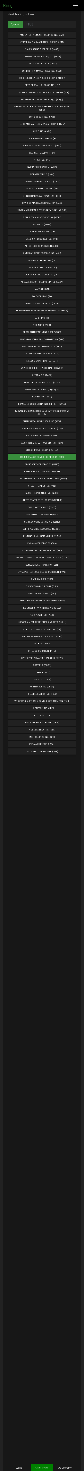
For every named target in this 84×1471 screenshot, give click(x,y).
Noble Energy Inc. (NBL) (42, 729)
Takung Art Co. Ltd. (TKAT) (42, 63)
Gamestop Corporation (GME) (42, 514)
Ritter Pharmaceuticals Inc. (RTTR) (42, 196)
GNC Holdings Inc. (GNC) (42, 737)
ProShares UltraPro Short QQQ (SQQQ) (42, 99)
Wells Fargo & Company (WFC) (42, 435)
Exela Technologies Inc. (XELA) (42, 722)
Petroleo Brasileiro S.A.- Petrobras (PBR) (42, 600)
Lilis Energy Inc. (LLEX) (42, 708)
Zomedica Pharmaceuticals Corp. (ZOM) (42, 42)
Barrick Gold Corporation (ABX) (42, 471)
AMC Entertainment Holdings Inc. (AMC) (42, 35)
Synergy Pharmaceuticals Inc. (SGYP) (42, 658)
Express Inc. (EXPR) (42, 396)
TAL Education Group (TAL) (42, 267)
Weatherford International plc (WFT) (42, 368)
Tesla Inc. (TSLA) (42, 679)
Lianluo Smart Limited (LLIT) (42, 361)
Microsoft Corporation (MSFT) (42, 464)
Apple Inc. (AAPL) (42, 131)
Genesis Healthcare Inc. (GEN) (42, 565)
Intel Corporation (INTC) (42, 651)
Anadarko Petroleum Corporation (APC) (42, 339)
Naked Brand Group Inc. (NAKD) (42, 49)
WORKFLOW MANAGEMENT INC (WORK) (42, 217)
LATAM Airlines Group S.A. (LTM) (42, 353)
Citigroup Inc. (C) (42, 672)
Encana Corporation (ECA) (42, 543)
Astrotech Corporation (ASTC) (42, 246)
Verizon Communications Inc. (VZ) (42, 629)
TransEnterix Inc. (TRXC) (42, 153)
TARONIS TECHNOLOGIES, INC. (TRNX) (42, 56)
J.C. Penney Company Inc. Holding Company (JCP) (42, 92)
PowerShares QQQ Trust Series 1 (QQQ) (42, 428)
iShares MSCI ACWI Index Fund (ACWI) (42, 421)
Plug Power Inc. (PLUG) (42, 615)
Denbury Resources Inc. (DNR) (42, 239)
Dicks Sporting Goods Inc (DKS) (42, 274)
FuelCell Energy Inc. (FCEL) (42, 694)
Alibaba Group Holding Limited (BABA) (42, 282)
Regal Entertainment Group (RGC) (42, 332)
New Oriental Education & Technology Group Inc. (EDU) (42, 108)
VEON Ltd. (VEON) (42, 224)
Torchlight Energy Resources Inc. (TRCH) (42, 78)
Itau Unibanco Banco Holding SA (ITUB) (42, 457)
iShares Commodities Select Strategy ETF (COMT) (42, 557)
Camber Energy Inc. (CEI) (42, 231)
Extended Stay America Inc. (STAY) (42, 608)
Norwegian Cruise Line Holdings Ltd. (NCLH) (42, 622)
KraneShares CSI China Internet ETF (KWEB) (42, 404)
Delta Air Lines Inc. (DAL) (42, 744)
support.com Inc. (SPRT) (42, 117)
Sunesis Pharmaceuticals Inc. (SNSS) (42, 71)
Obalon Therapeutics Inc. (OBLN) (42, 181)
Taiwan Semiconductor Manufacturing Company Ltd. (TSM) (42, 412)
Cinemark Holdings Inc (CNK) (42, 751)
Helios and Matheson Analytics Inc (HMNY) (42, 124)
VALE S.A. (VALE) (42, 643)
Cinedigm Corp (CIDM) (42, 579)
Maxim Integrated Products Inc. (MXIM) (42, 443)
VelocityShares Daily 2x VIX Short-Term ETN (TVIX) (42, 701)
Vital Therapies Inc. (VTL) (42, 486)
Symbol (15, 24)
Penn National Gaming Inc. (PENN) (42, 536)
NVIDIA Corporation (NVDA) (42, 167)
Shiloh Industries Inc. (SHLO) (42, 450)
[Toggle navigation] (75, 5)
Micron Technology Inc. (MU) (42, 188)
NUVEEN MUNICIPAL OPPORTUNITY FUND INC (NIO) (42, 210)
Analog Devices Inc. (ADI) (42, 593)
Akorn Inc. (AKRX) (42, 325)
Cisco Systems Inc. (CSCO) (42, 507)
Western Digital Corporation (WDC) (42, 346)
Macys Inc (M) (42, 289)
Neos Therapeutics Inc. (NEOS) (42, 493)
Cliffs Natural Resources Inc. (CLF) (42, 529)
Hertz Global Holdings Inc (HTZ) (42, 85)
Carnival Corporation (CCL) (42, 260)
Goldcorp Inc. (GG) (42, 296)
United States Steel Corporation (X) (42, 500)
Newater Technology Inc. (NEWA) (42, 382)
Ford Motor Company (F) (42, 138)
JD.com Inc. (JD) (42, 715)
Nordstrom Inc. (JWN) (42, 174)
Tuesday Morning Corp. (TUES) (42, 586)
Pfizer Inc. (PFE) (42, 160)
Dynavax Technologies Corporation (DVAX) (42, 572)
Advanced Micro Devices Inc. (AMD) (42, 145)
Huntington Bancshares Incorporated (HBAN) (42, 310)
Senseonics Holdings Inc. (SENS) (42, 522)
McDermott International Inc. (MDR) (42, 550)
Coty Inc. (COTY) (42, 665)
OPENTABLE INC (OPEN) (42, 686)
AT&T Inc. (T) (42, 318)
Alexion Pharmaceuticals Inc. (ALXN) (42, 636)
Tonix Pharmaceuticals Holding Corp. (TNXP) (42, 478)
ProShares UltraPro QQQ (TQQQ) (42, 389)
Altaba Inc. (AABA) (42, 375)
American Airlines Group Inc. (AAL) (42, 253)
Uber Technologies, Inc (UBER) (42, 303)
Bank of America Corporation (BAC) (42, 203)
